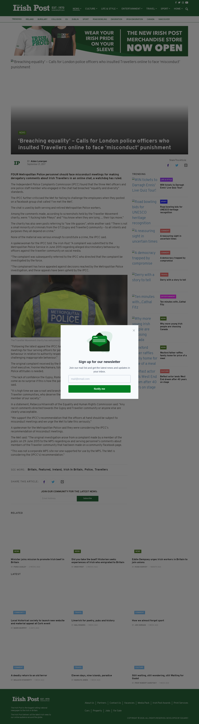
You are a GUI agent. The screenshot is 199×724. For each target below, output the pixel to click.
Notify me (99, 389)
